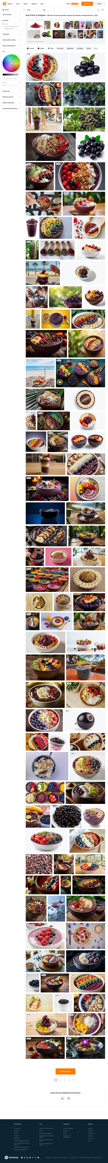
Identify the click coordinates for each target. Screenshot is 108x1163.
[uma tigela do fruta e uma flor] (85, 1048)
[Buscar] (98, 10)
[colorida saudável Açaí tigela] (84, 204)
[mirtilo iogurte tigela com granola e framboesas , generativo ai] (80, 373)
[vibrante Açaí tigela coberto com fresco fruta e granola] (83, 273)
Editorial (34, 4)
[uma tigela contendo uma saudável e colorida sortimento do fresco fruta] (47, 841)
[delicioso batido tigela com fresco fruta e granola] (85, 909)
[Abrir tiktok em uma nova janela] (32, 1157)
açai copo (60, 48)
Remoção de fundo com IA (21, 1147)
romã (96, 48)
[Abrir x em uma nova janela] (35, 1157)
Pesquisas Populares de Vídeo (46, 1144)
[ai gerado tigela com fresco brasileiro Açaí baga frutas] (84, 94)
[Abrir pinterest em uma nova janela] (30, 1157)
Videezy (16, 1133)
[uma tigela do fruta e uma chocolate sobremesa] (46, 1024)
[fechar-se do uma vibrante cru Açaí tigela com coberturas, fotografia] (46, 536)
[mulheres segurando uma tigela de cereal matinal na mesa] (43, 204)
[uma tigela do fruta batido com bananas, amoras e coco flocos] (44, 720)
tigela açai (70, 48)
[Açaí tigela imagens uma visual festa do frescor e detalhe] (37, 297)
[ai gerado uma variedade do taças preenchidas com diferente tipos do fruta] (45, 793)
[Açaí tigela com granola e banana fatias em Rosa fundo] (58, 557)
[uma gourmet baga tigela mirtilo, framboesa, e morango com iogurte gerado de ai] (47, 579)
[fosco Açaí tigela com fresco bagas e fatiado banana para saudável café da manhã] (85, 961)
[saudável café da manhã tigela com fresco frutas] (56, 621)
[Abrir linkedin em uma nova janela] (27, 1157)
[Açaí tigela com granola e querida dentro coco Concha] (58, 442)
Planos (69, 4)
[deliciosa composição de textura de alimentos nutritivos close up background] (32, 983)
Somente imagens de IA (11, 26)
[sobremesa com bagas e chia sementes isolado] (59, 742)
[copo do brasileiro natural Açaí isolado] (32, 228)
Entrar (99, 4)
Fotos (17, 4)
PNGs (52, 48)
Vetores (10, 4)
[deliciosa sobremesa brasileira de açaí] (35, 557)
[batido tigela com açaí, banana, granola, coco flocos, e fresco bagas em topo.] (89, 1003)
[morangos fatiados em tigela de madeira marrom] (85, 695)
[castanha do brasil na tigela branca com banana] (39, 602)
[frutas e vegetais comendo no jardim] (39, 864)
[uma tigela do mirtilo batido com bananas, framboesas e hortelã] (88, 319)
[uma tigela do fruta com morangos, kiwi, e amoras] (45, 667)
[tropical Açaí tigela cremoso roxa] (89, 621)
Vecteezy (16, 1131)
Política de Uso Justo (97, 1157)
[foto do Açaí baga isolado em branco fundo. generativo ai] (87, 66)
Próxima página (65, 1071)
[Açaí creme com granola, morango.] (55, 319)
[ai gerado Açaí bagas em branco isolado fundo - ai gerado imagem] (91, 147)
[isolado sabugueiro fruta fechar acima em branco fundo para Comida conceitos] (84, 720)
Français (90, 1138)
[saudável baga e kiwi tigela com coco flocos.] (85, 793)
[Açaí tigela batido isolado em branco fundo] (85, 399)
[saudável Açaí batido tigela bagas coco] (45, 513)
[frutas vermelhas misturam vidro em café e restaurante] (44, 119)
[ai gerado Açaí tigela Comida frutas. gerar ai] (43, 94)
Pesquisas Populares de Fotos (46, 1140)
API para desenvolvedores (21, 1140)
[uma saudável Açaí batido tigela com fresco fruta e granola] (45, 464)
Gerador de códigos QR (20, 1149)
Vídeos (25, 4)
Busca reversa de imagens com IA (21, 1143)
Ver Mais (100, 34)
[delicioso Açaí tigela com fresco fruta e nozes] (86, 464)
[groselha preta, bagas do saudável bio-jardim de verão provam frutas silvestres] (63, 1003)
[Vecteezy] (4, 3)
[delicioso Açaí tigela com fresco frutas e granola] (55, 983)
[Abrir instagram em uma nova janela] (24, 1157)
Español (90, 1131)
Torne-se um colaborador (67, 1136)
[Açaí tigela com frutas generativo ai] (94, 297)
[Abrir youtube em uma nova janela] (38, 1157)
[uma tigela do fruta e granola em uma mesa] (37, 742)
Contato (65, 1131)
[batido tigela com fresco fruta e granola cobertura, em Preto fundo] (33, 621)
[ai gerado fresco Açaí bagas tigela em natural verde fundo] (65, 297)
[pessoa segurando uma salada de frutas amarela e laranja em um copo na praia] (40, 373)
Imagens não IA (9, 28)
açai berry (80, 48)
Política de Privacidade (84, 1157)
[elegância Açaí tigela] (86, 642)
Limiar (5, 83)
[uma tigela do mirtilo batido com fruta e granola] (87, 983)
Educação (17, 1138)
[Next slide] (102, 48)
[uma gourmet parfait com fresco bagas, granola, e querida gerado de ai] (88, 885)
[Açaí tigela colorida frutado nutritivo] (40, 176)
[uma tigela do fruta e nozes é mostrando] (55, 228)
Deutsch (90, 1136)
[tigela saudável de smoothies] (39, 1003)
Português (91, 1133)
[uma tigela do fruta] (87, 766)
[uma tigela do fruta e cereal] (63, 602)
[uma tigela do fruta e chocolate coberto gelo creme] (45, 642)
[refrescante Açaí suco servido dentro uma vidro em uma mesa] (56, 909)
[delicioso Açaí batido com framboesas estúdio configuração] (45, 936)
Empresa (16, 1136)
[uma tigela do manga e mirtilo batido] (86, 1024)
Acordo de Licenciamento (46, 1128)
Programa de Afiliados (45, 1133)
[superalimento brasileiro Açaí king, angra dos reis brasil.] (33, 319)
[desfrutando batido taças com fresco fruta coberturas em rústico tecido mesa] (64, 864)
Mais (42, 4)
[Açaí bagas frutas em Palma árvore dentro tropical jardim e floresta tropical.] (32, 250)
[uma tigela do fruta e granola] (87, 841)
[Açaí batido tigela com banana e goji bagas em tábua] (86, 343)
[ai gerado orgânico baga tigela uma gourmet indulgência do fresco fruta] (45, 1048)
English (90, 1128)
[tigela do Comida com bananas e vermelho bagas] (45, 695)
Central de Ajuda (68, 1128)
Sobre (65, 1133)
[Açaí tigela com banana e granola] (87, 579)
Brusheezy (17, 1128)
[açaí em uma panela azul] (47, 766)
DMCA (41, 1131)
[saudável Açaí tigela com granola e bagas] (89, 557)
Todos (6, 24)
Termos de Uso (73, 1157)
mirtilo (89, 48)
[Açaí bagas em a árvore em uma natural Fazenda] (84, 119)
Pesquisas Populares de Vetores (46, 1136)
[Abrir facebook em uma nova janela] (22, 1157)
